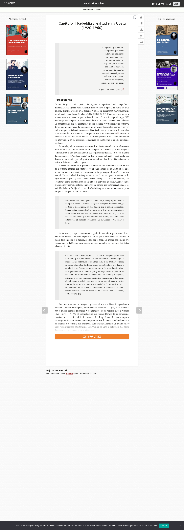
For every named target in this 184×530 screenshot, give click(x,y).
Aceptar (164, 525)
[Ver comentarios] (141, 43)
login (176, 4)
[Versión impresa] (141, 37)
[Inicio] (141, 18)
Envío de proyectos (161, 3)
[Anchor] (74, 99)
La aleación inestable (92, 3)
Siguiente (139, 310)
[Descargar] (141, 30)
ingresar (69, 373)
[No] (180, 525)
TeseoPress (9, 3)
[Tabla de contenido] (141, 24)
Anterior (45, 310)
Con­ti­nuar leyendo (92, 336)
